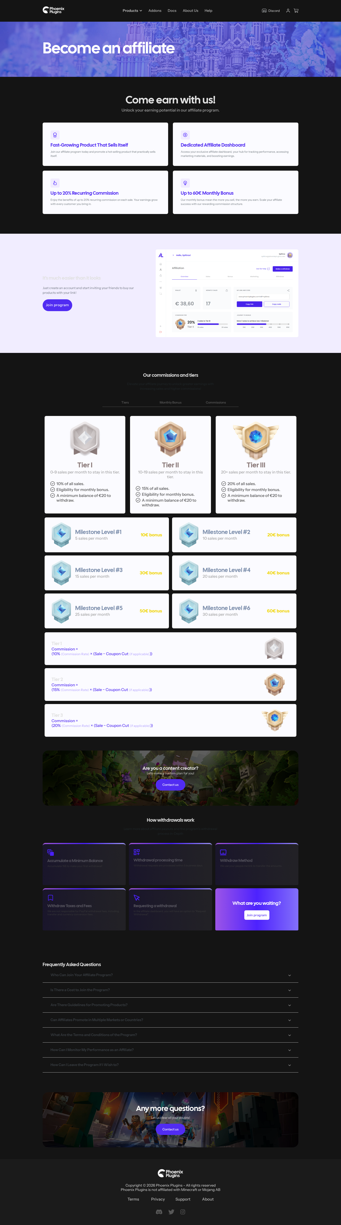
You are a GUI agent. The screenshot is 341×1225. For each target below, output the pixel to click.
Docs (172, 10)
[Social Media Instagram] (182, 1212)
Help (208, 10)
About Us (190, 10)
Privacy (158, 1199)
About (208, 1199)
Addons (154, 10)
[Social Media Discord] (159, 1212)
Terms (133, 1199)
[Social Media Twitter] (171, 1212)
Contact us (170, 785)
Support (182, 1199)
